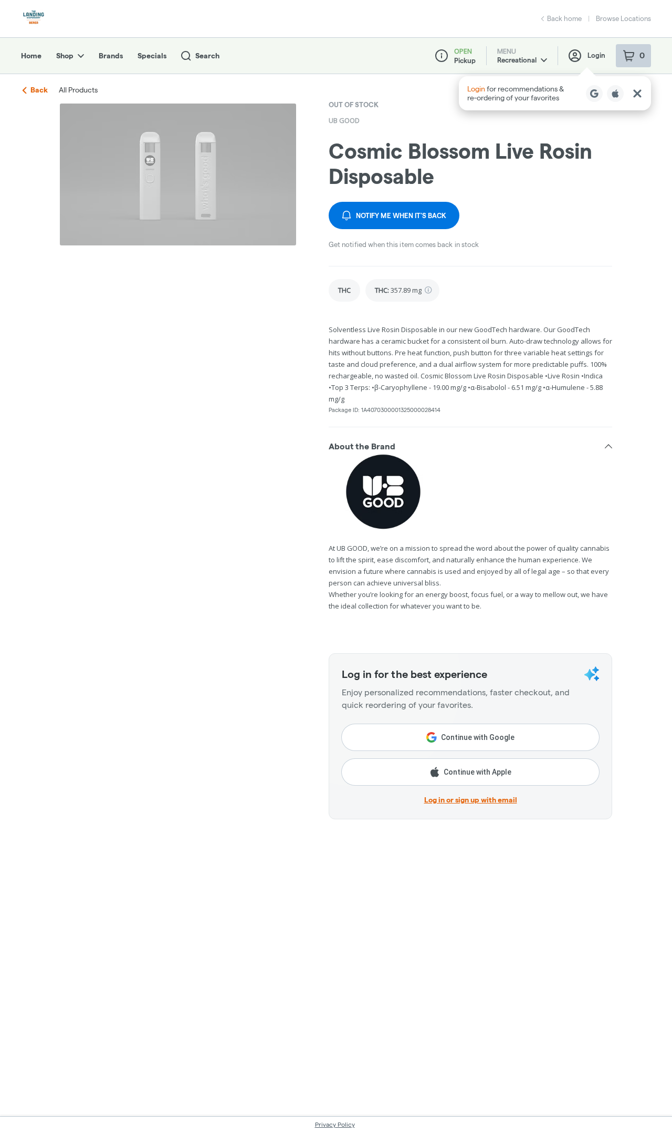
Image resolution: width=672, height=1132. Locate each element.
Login (596, 55)
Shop (65, 56)
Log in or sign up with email (470, 800)
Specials (152, 56)
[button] (555, 93)
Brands (111, 56)
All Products (78, 90)
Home (31, 56)
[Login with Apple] (615, 93)
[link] (344, 290)
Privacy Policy (335, 1124)
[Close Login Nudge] (637, 93)
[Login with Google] (594, 93)
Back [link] (39, 90)
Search (207, 56)
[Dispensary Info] (441, 55)
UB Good (344, 120)
